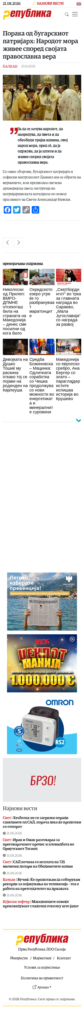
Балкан (10, 66)
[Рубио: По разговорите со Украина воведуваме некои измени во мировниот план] (18, 242)
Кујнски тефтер (16, 902)
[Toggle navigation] (75, 14)
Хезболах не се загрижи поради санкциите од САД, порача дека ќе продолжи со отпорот (42, 822)
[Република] (27, 14)
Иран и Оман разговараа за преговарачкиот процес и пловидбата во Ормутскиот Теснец (38, 844)
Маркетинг (42, 958)
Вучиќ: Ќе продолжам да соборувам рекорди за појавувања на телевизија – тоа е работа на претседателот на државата (41, 884)
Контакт (64, 958)
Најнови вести (20, 808)
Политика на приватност (42, 978)
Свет (7, 818)
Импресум (19, 958)
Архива (43, 987)
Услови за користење (42, 967)
